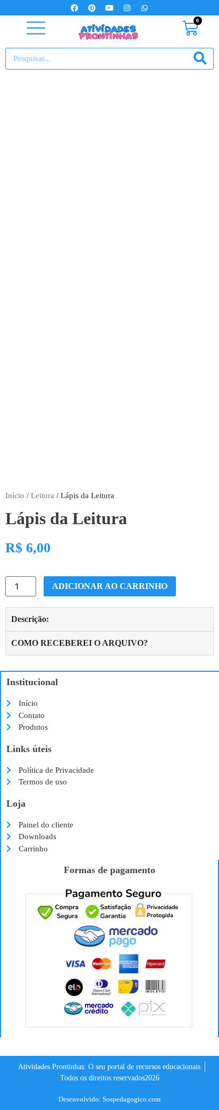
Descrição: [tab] (30, 619)
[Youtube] (109, 8)
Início (14, 495)
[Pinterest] (92, 8)
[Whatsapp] (144, 8)
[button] (36, 28)
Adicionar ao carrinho (109, 586)
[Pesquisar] (200, 58)
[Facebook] (74, 8)
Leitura (42, 495)
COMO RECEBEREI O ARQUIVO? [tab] (79, 642)
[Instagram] (127, 8)
